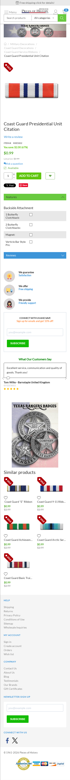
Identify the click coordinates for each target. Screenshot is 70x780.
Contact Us (10, 668)
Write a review (13, 136)
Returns (8, 611)
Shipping (9, 607)
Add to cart (28, 175)
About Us (9, 672)
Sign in (7, 641)
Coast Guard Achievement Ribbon (18, 539)
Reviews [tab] (11, 255)
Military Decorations (22, 44)
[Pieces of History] (35, 10)
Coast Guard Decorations (19, 48)
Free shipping (26, 289)
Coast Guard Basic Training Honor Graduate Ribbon (18, 577)
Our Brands (10, 684)
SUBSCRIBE (17, 343)
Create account (12, 646)
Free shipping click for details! (37, 2)
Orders (8, 650)
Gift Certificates (13, 688)
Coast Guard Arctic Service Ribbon (51, 539)
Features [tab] (11, 197)
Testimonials (11, 680)
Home (5, 44)
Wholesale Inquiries (15, 627)
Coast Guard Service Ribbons (21, 51)
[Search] (62, 18)
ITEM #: (7, 143)
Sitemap (8, 623)
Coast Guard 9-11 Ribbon (51, 501)
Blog (6, 676)
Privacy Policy (12, 615)
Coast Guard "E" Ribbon (18, 501)
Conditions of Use (14, 619)
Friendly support (27, 302)
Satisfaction (25, 275)
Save (25, 185)
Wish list (9, 654)
